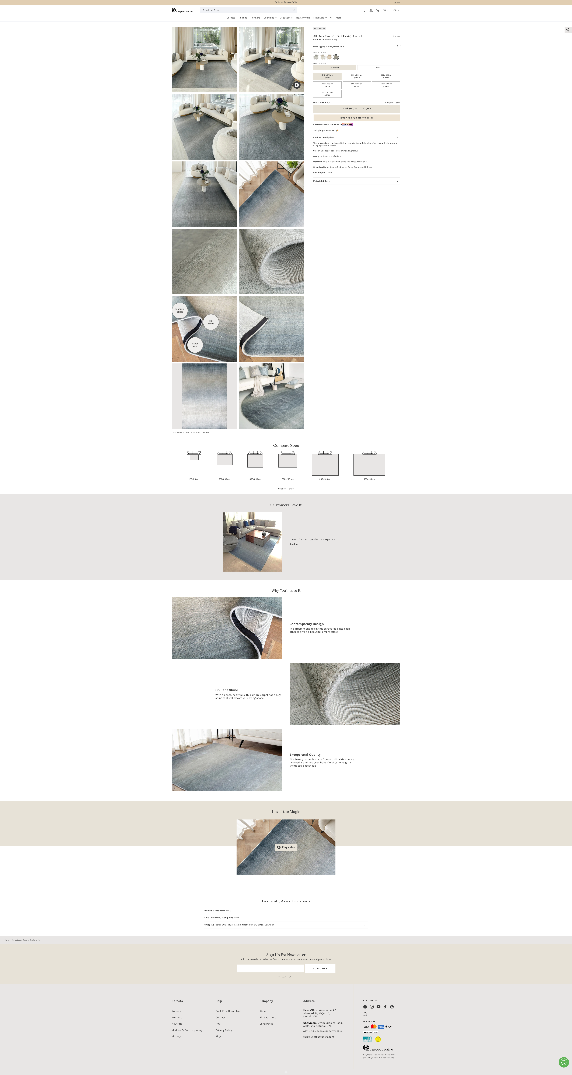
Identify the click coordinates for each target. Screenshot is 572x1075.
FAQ (218, 1023)
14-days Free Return (336, 47)
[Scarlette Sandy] (329, 57)
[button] (270, 16)
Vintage (176, 1036)
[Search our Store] (294, 10)
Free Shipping (319, 47)
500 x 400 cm (386, 85)
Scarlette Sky (35, 940)
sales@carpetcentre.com (318, 1036)
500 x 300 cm (356, 85)
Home (7, 940)
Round (379, 68)
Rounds (176, 1011)
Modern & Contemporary (187, 1030)
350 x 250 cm (386, 76)
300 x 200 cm (356, 76)
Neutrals (177, 1023)
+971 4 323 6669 (312, 1031)
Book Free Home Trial (228, 1011)
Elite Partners (267, 1017)
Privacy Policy (224, 1030)
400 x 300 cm (327, 85)
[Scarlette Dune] (323, 57)
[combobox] (248, 10)
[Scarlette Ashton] (316, 57)
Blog (218, 1036)
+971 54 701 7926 (332, 1031)
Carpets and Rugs (19, 940)
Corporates (266, 1023)
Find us (397, 2)
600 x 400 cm (327, 94)
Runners (177, 1017)
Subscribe (320, 968)
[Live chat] (564, 1062)
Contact (220, 1017)
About (263, 1011)
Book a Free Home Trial (356, 117)
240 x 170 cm (327, 76)
